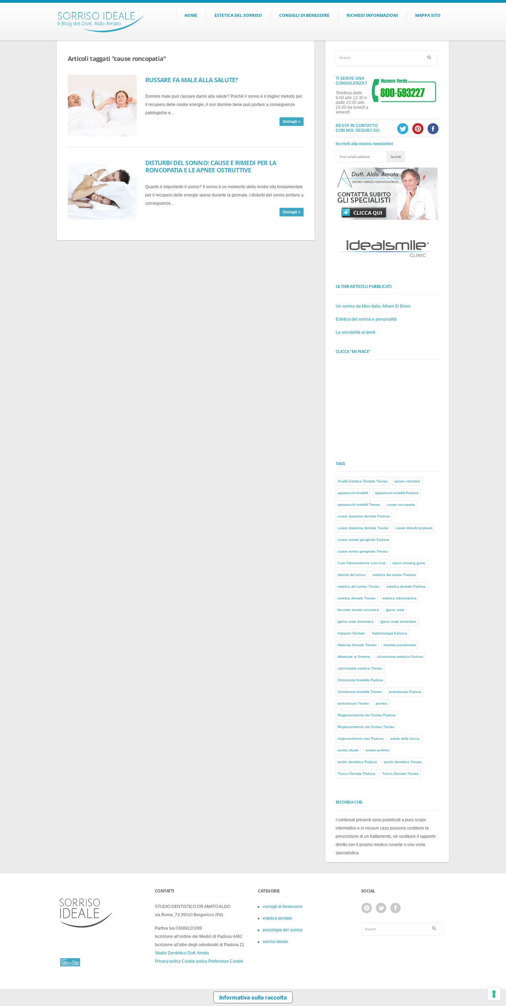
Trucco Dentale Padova (356, 773)
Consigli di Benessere (304, 15)
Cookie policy (194, 961)
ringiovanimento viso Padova (360, 738)
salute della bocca (404, 738)
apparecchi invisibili (353, 493)
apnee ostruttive (407, 481)
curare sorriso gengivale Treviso (363, 551)
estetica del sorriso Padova (394, 575)
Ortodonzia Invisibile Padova (360, 680)
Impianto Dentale (351, 633)
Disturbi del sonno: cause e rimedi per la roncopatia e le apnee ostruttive (210, 166)
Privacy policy (168, 961)
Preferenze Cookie (225, 961)
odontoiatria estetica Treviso (360, 668)
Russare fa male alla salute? (191, 80)
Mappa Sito (428, 15)
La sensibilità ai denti (355, 332)
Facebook (395, 907)
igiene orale (395, 610)
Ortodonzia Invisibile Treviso (360, 692)
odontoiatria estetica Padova (400, 657)
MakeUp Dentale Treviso (357, 645)
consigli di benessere (283, 906)
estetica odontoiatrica (399, 598)
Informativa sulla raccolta (253, 997)
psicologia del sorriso (283, 930)
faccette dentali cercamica (358, 610)
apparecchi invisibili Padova (397, 493)
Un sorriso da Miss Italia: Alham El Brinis (373, 306)
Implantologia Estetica (389, 633)
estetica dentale (277, 918)
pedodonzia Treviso (353, 703)
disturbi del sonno (352, 575)
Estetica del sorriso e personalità (366, 319)
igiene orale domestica (355, 621)
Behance (366, 907)
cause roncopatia (401, 504)
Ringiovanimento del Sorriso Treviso (366, 727)
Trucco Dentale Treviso (400, 773)
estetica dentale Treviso (357, 598)
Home (191, 15)
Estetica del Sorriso (238, 15)
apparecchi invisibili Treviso (359, 504)
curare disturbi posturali (414, 528)
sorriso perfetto (377, 750)
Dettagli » (291, 121)
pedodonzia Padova (405, 692)
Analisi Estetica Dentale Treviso (363, 481)
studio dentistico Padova (357, 762)
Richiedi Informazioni (372, 15)
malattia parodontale (399, 645)
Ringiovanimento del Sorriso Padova (367, 715)
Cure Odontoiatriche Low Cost (362, 563)
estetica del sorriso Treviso (359, 586)
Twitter (381, 907)
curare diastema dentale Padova (364, 516)
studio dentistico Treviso (403, 762)
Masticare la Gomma (354, 657)
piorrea (381, 703)
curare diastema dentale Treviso (363, 528)
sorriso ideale (348, 750)
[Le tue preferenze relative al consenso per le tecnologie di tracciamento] (493, 993)
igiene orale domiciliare (398, 621)
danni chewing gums (408, 563)
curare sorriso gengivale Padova (363, 540)
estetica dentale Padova (406, 586)
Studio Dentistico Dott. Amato (182, 953)
